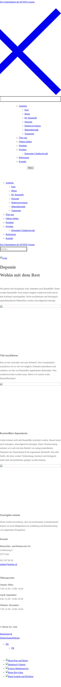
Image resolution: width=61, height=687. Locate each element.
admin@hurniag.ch (8, 564)
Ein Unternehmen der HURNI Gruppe (17, 2)
